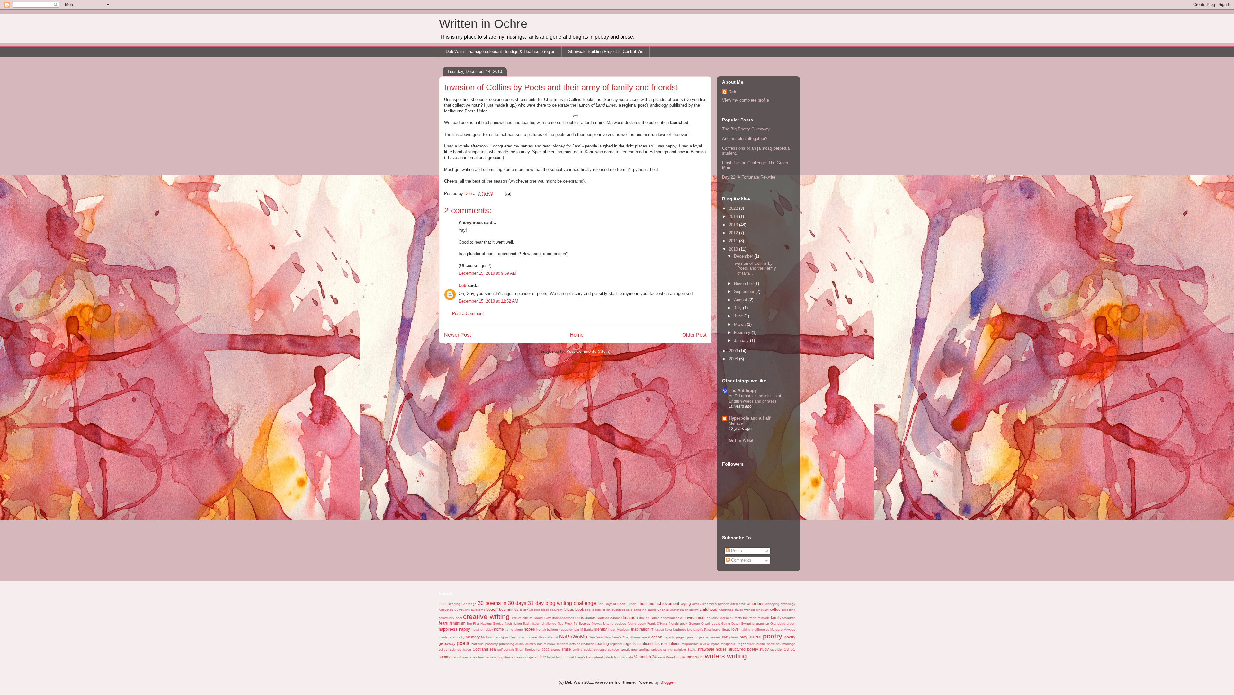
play (743, 637)
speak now (629, 649)
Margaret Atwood (782, 629)
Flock (568, 623)
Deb (462, 285)
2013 (734, 224)
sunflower (461, 657)
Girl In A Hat (741, 440)
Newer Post (457, 335)
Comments (740, 560)
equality (712, 617)
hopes (529, 629)
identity (600, 629)
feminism (457, 623)
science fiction (460, 649)
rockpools (728, 644)
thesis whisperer (526, 657)
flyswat (597, 623)
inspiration (640, 629)
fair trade (749, 617)
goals (716, 623)
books (589, 609)
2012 (734, 232)
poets (463, 643)
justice (659, 629)
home (499, 629)
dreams (628, 617)
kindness (679, 629)
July (738, 308)
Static (691, 649)
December (744, 256)
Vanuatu (627, 657)
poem (754, 636)
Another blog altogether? (744, 138)
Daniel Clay (542, 617)
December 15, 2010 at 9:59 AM (487, 273)
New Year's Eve (616, 637)
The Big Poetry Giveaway (746, 129)
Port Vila (477, 644)
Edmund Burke (648, 617)
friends (674, 623)
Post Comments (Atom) (588, 351)
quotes (530, 644)
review (704, 644)
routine (761, 644)
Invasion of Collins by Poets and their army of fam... (754, 268)
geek (683, 623)
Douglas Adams (608, 617)
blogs (569, 609)
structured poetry (743, 649)
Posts (736, 550)
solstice (613, 649)
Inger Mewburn (619, 629)
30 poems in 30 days (502, 603)
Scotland (480, 649)
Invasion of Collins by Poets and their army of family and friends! (561, 87)
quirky (519, 644)
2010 (734, 249)
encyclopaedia (671, 617)
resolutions (670, 643)
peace (703, 637)
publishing (506, 644)
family (776, 617)
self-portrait (505, 649)
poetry (772, 636)
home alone (514, 629)
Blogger (667, 682)
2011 (734, 240)
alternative (738, 604)
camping (640, 609)
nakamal (551, 637)
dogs (579, 617)
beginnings (509, 609)
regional (616, 644)
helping (477, 629)
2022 (734, 208)
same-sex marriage (781, 644)
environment (694, 617)
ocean (656, 637)
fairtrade (764, 617)
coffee (775, 609)
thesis (508, 657)
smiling (578, 649)
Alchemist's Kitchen (714, 604)
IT (651, 629)
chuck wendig (744, 609)
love (735, 629)
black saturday (552, 609)
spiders (656, 649)
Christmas (726, 609)
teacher (483, 657)
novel (646, 637)
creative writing (486, 616)
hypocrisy (566, 629)
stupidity (776, 649)
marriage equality (451, 637)
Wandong (673, 657)
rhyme (715, 644)
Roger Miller (745, 644)
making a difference (754, 629)
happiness (448, 629)
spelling (644, 649)
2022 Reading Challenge (458, 604)
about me (646, 603)
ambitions (755, 603)
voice (661, 657)
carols (652, 609)
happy (464, 629)
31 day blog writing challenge (562, 603)
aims (695, 604)
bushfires (618, 609)
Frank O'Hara (657, 623)
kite (689, 629)
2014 (734, 216)
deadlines (566, 617)
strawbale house (712, 649)
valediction (612, 657)
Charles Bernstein (670, 609)
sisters (555, 649)
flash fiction (513, 623)
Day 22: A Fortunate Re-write (748, 177)
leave (716, 629)
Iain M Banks (583, 629)
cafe (629, 609)
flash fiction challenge (539, 623)
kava (668, 629)
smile (566, 649)
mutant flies (535, 637)
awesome (478, 609)
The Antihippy (743, 390)
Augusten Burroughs (454, 609)
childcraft (691, 609)
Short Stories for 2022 (532, 649)
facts (738, 617)
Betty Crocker (530, 609)
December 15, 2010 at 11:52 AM (488, 301)
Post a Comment (468, 313)
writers (715, 656)
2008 (734, 358)
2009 (734, 350)
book (579, 609)
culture (527, 617)
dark (555, 617)
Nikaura (635, 637)
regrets (629, 643)
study (764, 649)
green (791, 623)
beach (491, 609)
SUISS (789, 649)
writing (737, 656)
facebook (726, 617)
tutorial (569, 657)
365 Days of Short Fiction (617, 604)
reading (602, 643)
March (740, 324)
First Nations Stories (488, 623)
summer (446, 657)
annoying (772, 604)
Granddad (777, 623)
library (726, 629)
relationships (648, 643)
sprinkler (680, 649)
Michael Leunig (492, 637)
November (744, 283)
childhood (708, 609)
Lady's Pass (702, 629)
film (469, 623)
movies (510, 637)
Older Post (694, 335)
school (443, 649)
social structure (595, 649)
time (542, 657)
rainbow (549, 644)
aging (686, 603)
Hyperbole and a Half (749, 418)
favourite (788, 617)
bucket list (602, 609)
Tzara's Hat (583, 657)
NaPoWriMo (573, 636)
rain (539, 644)
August (741, 300)
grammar (762, 623)
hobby (488, 629)
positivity (491, 644)
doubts (590, 617)
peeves (715, 637)
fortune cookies (614, 623)
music (521, 637)
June (739, 316)
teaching (496, 657)
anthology (788, 604)
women (688, 657)
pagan (681, 637)
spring (667, 649)
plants (733, 637)
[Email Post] (507, 193)
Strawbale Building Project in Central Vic (605, 51)
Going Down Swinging (738, 623)
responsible (690, 644)
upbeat (597, 657)
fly (575, 623)
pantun (692, 637)
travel (551, 657)
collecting (788, 609)
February (743, 332)
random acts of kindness (575, 644)
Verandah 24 (645, 657)
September (745, 291)
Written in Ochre (483, 24)
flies (560, 623)
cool (459, 617)
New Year (596, 637)
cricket (516, 617)
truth (559, 657)
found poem (637, 623)
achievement (667, 603)
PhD (725, 637)
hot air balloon (547, 629)
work (699, 657)
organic (669, 637)
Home (577, 335)
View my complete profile (745, 100)
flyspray (584, 623)
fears (443, 623)
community (446, 617)
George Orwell (699, 623)
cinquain (762, 609)
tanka (473, 657)
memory (473, 637)
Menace (736, 423)
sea (492, 649)
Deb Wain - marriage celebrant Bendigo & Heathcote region (500, 51)
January (742, 340)
